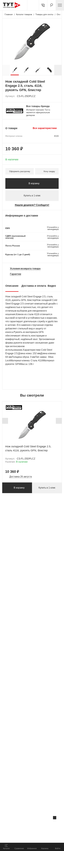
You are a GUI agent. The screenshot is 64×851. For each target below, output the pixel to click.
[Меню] (60, 5)
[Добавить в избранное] (56, 96)
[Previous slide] (5, 421)
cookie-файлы (38, 824)
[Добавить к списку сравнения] (49, 96)
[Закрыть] (54, 817)
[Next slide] (58, 70)
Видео (52, 285)
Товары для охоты (44, 14)
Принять (40, 837)
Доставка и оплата (33, 285)
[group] (15, 70)
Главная (9, 14)
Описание (11, 285)
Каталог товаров (24, 14)
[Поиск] (51, 5)
